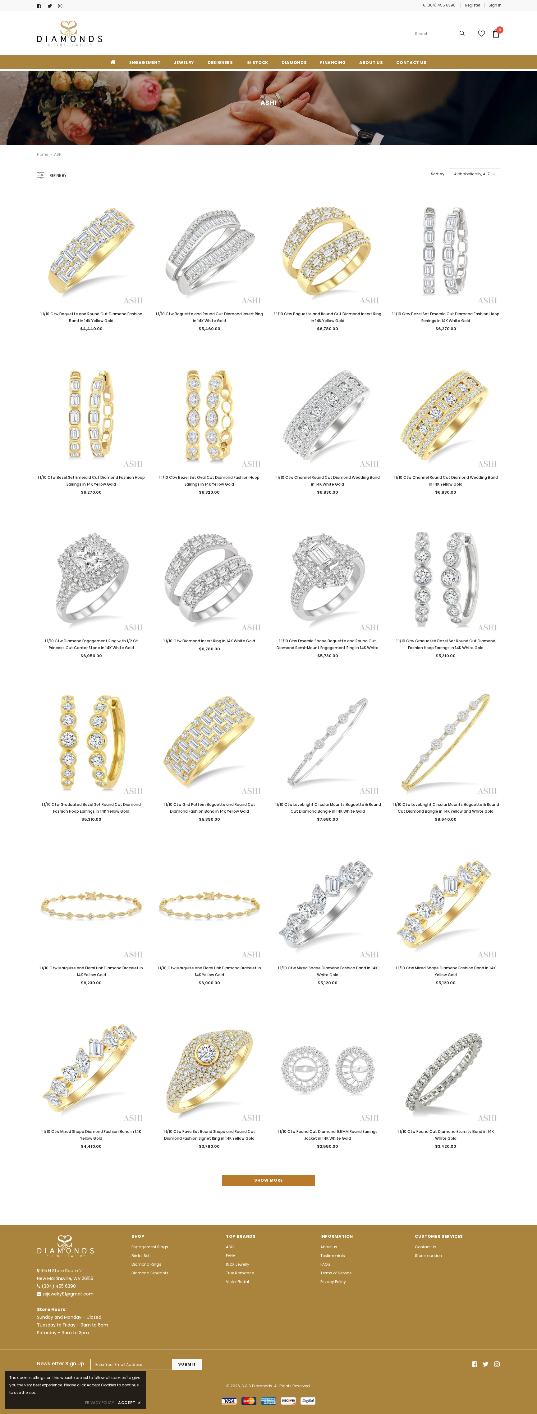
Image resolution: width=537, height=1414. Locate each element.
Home (42, 154)
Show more (268, 1180)
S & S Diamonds (256, 1386)
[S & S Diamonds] (69, 33)
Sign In (495, 5)
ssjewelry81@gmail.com (68, 1294)
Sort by (437, 174)
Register (472, 5)
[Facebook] (41, 6)
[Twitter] (51, 6)
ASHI (58, 154)
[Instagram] (62, 6)
